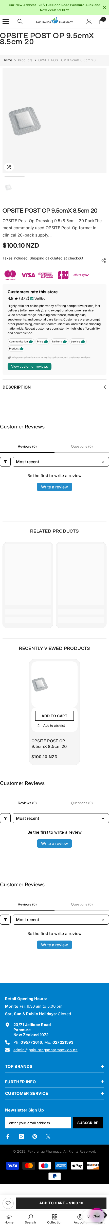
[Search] (20, 21)
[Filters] (5, 462)
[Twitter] (48, 1136)
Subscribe (88, 1123)
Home (7, 60)
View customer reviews (29, 366)
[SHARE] (102, 260)
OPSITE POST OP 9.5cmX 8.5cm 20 (49, 743)
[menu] (6, 21)
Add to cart (54, 716)
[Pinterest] (35, 1136)
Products (25, 60)
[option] (54, 7)
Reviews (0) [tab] (27, 446)
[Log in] (89, 21)
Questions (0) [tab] (82, 446)
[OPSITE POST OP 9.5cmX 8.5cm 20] (54, 684)
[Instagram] (21, 1136)
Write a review (54, 486)
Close (104, 8)
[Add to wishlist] (8, 1203)
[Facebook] (8, 1136)
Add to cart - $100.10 (61, 1203)
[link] (28, 612)
